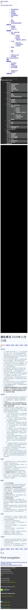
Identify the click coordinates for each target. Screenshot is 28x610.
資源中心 (13, 33)
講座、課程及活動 (15, 32)
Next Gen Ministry (12, 58)
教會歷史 (13, 12)
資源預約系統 (14, 66)
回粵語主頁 (9, 73)
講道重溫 (13, 26)
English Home (14, 70)
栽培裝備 (9, 30)
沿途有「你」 (14, 29)
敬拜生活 (9, 24)
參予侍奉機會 (14, 67)
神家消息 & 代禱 (15, 55)
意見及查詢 (13, 63)
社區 (12, 50)
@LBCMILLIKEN (6, 602)
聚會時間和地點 (14, 9)
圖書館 (12, 47)
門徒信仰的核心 (14, 15)
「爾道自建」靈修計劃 (21, 39)
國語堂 (17, 345)
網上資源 (18, 38)
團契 (12, 20)
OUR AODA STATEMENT (7, 596)
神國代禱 (8, 345)
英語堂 (21, 345)
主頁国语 (13, 72)
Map (2, 575)
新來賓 (12, 21)
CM (3, 553)
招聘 (12, 16)
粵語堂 (12, 345)
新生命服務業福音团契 (16, 23)
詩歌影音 (13, 27)
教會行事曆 (13, 56)
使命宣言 (13, 11)
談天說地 (18, 36)
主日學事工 (18, 45)
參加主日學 (18, 42)
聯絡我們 (9, 61)
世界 (12, 51)
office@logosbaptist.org (9, 582)
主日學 (12, 41)
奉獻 (8, 59)
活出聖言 (18, 35)
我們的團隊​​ (13, 14)
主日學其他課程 (19, 44)
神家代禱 (3, 345)
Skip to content (4, 1)
